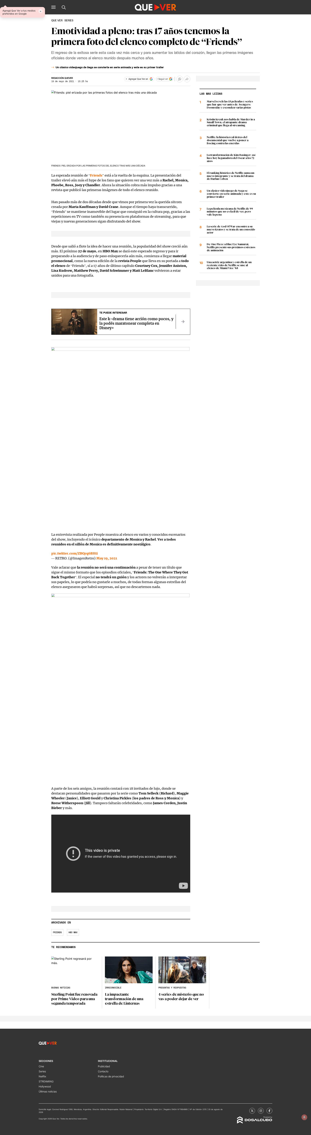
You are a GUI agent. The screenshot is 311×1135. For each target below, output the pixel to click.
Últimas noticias (48, 1091)
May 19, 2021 (106, 558)
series (68, 20)
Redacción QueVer (62, 78)
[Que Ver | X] (252, 1110)
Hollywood (45, 1086)
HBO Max (73, 932)
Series (42, 1071)
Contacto (103, 1071)
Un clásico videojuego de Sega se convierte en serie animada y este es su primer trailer (110, 67)
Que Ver (57, 20)
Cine (41, 1066)
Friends (96, 175)
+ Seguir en (162, 79)
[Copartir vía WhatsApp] (179, 79)
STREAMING (46, 1081)
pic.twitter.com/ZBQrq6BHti (74, 553)
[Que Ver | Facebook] (269, 1110)
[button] (53, 7)
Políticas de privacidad (111, 1076)
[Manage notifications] (304, 1117)
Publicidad (104, 1066)
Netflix (42, 1076)
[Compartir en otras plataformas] (187, 79)
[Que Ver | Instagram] (260, 1110)
